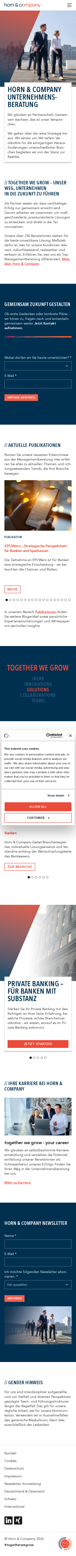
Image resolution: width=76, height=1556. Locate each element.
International (14, 1506)
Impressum (13, 1476)
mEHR (12, 589)
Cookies (10, 1461)
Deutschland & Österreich (24, 1491)
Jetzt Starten (38, 1044)
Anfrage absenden (21, 397)
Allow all (38, 806)
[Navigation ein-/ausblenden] (69, 5)
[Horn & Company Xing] (18, 1520)
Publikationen (46, 612)
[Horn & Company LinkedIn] (8, 1520)
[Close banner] (70, 735)
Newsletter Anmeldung (22, 1484)
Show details (55, 795)
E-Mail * (10, 376)
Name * (10, 1236)
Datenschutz (14, 1468)
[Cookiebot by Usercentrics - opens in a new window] (47, 735)
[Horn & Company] (22, 5)
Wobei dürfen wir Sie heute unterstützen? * (38, 357)
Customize (36, 817)
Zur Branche (19, 867)
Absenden (14, 1298)
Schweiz (10, 1499)
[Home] (65, 1544)
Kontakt (10, 1453)
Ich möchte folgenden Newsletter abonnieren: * (35, 1274)
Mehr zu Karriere (17, 1182)
